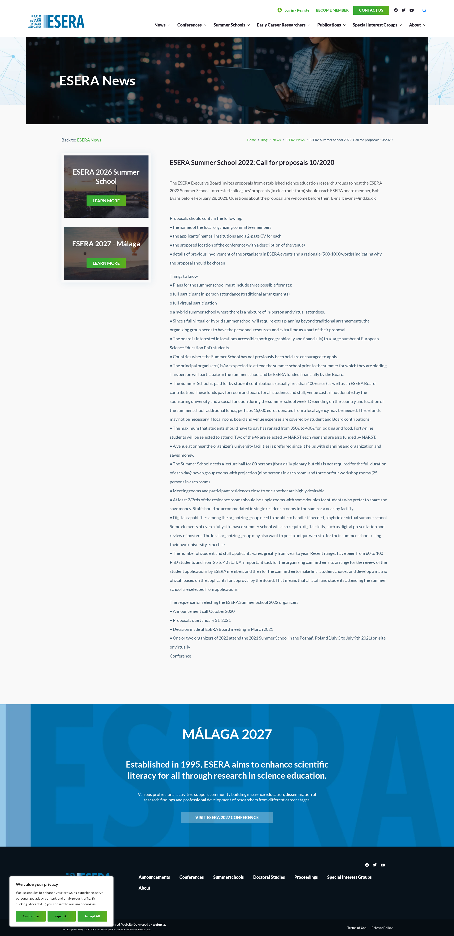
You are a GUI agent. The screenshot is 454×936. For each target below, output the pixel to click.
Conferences (191, 877)
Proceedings (306, 877)
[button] (424, 10)
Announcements (154, 877)
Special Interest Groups (349, 877)
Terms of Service (137, 929)
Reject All (61, 916)
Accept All (92, 916)
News (160, 24)
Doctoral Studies (269, 877)
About (415, 24)
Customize (31, 916)
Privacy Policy (118, 929)
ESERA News (89, 139)
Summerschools (228, 877)
